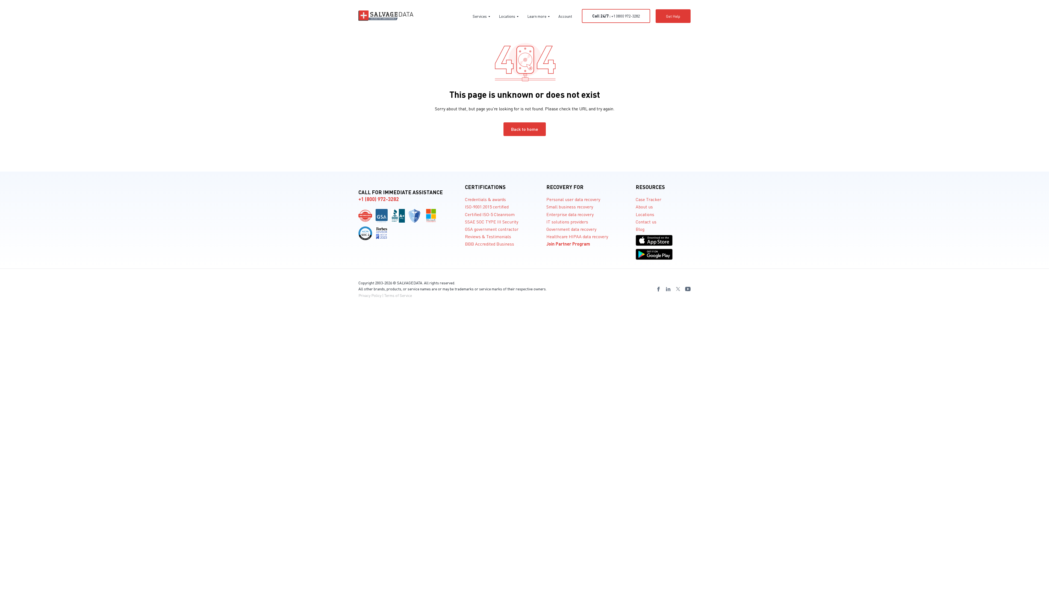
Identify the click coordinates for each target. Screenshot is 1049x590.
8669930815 (100, 307)
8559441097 (43, 307)
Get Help (673, 16)
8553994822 (143, 307)
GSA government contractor (491, 229)
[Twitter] (678, 289)
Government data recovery (571, 229)
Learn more (536, 16)
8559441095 (15, 307)
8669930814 (86, 307)
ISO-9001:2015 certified (487, 207)
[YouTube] (688, 289)
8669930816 (114, 307)
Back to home (524, 129)
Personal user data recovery (573, 199)
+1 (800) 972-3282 (616, 15)
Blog (640, 229)
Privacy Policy (369, 295)
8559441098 (57, 307)
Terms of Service (398, 295)
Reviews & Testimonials (488, 236)
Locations (507, 16)
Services (480, 16)
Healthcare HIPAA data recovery (577, 236)
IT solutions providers (567, 222)
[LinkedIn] (668, 289)
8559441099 (72, 307)
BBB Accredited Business (489, 244)
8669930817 (128, 307)
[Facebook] (658, 289)
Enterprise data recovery (570, 214)
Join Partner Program (568, 243)
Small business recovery (569, 207)
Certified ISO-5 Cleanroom (490, 214)
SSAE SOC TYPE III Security (491, 222)
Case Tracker (648, 199)
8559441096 (29, 307)
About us (644, 207)
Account (565, 16)
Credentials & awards (485, 199)
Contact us (646, 222)
